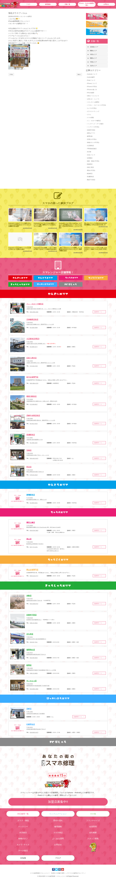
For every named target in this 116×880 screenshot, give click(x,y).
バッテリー (23, 827)
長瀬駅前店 (90, 176)
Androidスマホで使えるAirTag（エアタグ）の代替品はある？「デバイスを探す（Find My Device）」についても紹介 (70, 225)
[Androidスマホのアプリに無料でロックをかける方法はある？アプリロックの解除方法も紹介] (20, 215)
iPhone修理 (90, 92)
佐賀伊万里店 (91, 130)
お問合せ (106, 4)
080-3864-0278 (34, 383)
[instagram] (59, 869)
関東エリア (93, 50)
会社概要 (93, 833)
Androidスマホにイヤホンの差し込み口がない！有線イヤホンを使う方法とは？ (95, 249)
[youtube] (62, 869)
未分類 (89, 151)
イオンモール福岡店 (26, 16)
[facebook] (53, 869)
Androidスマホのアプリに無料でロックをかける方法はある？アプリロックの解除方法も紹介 (19, 224)
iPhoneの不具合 (92, 86)
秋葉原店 (89, 164)
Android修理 (91, 77)
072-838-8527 (34, 404)
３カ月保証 (58, 833)
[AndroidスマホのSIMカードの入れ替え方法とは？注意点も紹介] (20, 239)
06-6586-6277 (34, 346)
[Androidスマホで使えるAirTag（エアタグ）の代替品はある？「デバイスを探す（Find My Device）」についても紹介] (70, 215)
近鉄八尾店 (90, 167)
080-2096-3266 (34, 312)
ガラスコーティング (93, 111)
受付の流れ (58, 820)
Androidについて (92, 74)
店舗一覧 (67, 4)
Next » (79, 74)
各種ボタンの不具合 (93, 142)
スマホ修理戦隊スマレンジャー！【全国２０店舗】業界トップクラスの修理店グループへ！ (58, 873)
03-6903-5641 (34, 503)
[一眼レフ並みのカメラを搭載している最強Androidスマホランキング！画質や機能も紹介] (70, 239)
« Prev (11, 74)
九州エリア (93, 65)
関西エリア (93, 58)
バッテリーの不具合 (93, 127)
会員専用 (93, 827)
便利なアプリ (91, 133)
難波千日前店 (91, 179)
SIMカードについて (93, 96)
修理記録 (89, 136)
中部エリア (93, 54)
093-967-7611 (33, 642)
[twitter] (56, 869)
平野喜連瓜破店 (92, 148)
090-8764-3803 (34, 530)
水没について (91, 155)
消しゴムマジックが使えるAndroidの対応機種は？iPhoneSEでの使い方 (95, 223)
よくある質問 (58, 839)
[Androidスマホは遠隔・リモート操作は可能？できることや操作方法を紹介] (45, 239)
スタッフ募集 (93, 839)
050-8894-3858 (34, 689)
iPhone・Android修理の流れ (86, 4)
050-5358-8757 (34, 603)
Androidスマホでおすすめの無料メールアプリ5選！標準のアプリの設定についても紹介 (45, 224)
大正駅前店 (90, 145)
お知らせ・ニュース (93, 99)
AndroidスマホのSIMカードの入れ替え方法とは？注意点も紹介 (19, 248)
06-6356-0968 (34, 327)
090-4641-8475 (34, 458)
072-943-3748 (34, 366)
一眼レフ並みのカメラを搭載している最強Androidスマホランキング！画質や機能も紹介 (70, 249)
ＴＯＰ (28, 4)
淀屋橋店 (89, 158)
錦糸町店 (89, 173)
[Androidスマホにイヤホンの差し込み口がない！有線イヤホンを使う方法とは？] (96, 239)
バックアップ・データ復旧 (95, 124)
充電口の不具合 (92, 139)
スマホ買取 (90, 117)
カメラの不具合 (92, 108)
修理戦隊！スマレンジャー (58, 876)
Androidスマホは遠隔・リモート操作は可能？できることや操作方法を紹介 (45, 248)
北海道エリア (94, 47)
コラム (89, 114)
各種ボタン (23, 839)
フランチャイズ (93, 820)
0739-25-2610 (34, 475)
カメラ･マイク (23, 845)
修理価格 (48, 4)
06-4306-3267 (34, 442)
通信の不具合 (91, 170)
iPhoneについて (92, 83)
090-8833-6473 (34, 732)
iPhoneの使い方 (92, 89)
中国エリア (93, 62)
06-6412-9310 (34, 423)
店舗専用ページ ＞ (99, 312)
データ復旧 (23, 851)
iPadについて (91, 80)
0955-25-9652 (34, 623)
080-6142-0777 (34, 576)
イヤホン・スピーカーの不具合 (96, 105)
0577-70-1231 (34, 547)
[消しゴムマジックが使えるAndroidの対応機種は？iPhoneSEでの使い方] (96, 215)
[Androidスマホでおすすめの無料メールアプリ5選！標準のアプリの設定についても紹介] (45, 215)
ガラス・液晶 (23, 820)
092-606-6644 (34, 657)
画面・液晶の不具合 (93, 161)
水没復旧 (23, 833)
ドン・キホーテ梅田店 (94, 120)
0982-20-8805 (34, 673)
